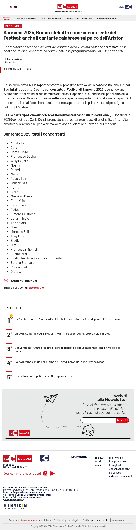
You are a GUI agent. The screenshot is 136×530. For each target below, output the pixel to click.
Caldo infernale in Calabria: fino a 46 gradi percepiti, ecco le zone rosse (59, 361)
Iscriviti (122, 420)
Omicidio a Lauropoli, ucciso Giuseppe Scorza (43, 376)
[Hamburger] (4, 7)
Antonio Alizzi (14, 59)
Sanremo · (17, 280)
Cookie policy (60, 520)
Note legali (73, 520)
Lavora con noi (117, 520)
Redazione (14, 520)
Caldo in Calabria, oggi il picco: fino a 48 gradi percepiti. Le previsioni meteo (62, 333)
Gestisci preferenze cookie (96, 520)
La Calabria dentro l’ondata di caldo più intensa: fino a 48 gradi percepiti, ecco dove (67, 319)
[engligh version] (11, 7)
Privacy (47, 520)
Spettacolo (36, 287)
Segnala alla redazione (31, 520)
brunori (31, 280)
